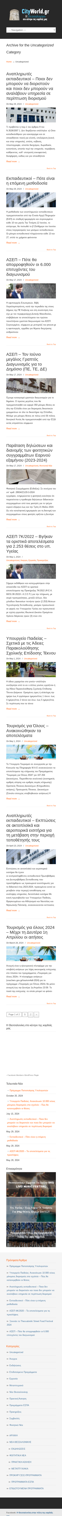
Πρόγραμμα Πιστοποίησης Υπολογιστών (29, 1090)
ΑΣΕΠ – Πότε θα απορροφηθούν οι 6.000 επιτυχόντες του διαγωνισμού (28, 1333)
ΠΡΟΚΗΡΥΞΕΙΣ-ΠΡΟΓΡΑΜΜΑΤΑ (25, 1475)
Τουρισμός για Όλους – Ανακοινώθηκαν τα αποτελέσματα (27, 731)
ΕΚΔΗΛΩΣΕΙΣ (18, 1449)
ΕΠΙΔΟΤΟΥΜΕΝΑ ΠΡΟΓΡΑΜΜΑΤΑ (26, 1488)
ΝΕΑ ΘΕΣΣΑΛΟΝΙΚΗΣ (20, 1442)
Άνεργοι (24, 560)
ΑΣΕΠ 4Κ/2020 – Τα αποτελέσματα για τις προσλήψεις (28, 1153)
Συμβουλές (14, 1418)
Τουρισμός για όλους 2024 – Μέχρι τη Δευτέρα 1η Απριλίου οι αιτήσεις (30, 932)
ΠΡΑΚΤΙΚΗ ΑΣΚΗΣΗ (21, 1462)
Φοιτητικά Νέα (45, 466)
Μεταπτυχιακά (16, 1385)
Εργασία (32, 560)
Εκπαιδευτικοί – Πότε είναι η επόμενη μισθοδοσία (26, 1139)
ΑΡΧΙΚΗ (13, 1435)
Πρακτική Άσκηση (17, 1398)
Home (9, 62)
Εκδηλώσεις (15, 1365)
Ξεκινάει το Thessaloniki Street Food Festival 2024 (30, 1323)
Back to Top (51, 168)
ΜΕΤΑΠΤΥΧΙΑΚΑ (19, 1468)
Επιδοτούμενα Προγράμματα (23, 1372)
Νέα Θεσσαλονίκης (18, 1392)
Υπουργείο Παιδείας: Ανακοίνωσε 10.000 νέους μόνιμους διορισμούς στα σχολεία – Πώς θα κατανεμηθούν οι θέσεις (31, 1105)
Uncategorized (31, 104)
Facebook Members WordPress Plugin (23, 1075)
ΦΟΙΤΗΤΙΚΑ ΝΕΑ (17, 1455)
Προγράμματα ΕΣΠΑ (19, 1405)
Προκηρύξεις (42, 560)
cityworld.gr (31, 13)
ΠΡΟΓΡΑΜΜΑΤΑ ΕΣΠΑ (22, 1482)
